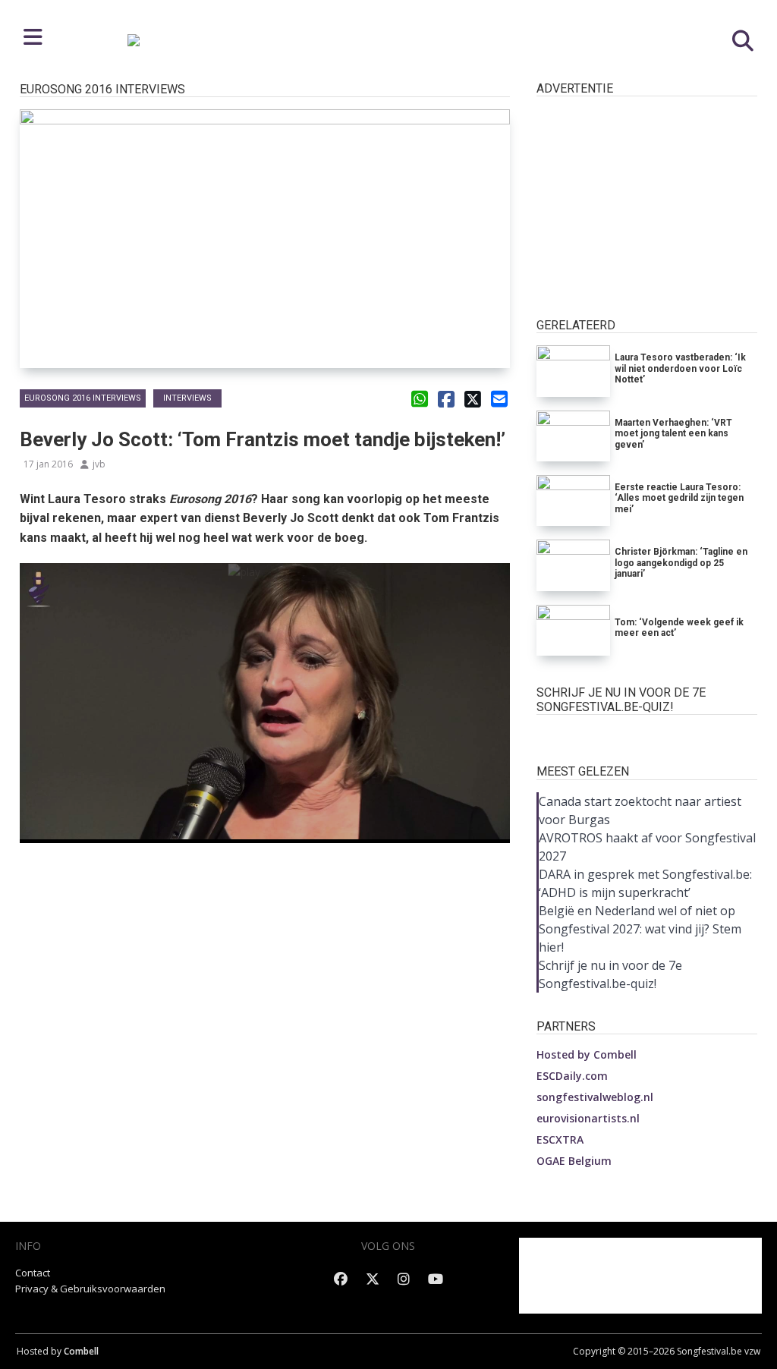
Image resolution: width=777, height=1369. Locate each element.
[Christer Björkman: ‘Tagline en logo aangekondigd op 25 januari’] (573, 565)
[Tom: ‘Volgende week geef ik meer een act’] (573, 630)
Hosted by (586, 1054)
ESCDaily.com (572, 1075)
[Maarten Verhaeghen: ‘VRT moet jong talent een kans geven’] (573, 436)
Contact (32, 1272)
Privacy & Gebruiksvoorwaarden (90, 1288)
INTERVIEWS (187, 398)
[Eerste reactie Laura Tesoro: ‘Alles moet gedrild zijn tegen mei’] (573, 500)
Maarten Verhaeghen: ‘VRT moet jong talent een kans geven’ (673, 433)
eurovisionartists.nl (588, 1118)
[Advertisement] (265, 902)
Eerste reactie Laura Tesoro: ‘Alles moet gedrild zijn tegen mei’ (679, 498)
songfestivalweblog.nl (594, 1097)
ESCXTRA (560, 1139)
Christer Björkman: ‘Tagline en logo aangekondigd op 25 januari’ (681, 562)
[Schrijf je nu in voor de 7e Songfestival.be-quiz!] (647, 735)
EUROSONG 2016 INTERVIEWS (82, 398)
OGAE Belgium (574, 1160)
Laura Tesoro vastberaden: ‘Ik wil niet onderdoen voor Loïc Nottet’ (680, 368)
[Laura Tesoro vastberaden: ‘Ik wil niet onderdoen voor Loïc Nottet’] (573, 370)
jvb (99, 464)
